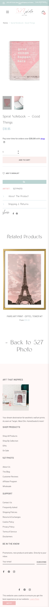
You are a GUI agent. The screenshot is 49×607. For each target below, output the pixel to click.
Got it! (9, 603)
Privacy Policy (8, 527)
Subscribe (41, 562)
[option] (24, 285)
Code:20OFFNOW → (40, 2)
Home (5, 23)
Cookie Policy (8, 522)
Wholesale (7, 486)
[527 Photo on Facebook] (4, 571)
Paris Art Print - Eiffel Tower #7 (24, 316)
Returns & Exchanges (12, 517)
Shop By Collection (10, 441)
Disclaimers (7, 537)
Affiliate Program (10, 482)
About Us (6, 467)
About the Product (18, 196)
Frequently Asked (10, 507)
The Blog (6, 472)
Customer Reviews (10, 477)
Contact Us (7, 503)
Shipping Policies (10, 512)
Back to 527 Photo (26, 346)
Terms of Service (10, 532)
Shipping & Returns (17, 204)
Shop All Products (10, 436)
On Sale (6, 451)
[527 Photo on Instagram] (14, 571)
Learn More (34, 599)
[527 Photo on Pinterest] (9, 571)
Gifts (5, 446)
